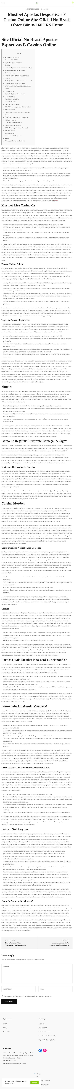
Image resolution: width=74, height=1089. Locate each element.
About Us (41, 1023)
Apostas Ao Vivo (10, 109)
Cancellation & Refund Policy (47, 1036)
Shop (4, 1027)
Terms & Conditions (44, 1032)
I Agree (34, 1082)
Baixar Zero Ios (9, 91)
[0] (71, 3)
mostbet (55, 200)
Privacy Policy (42, 1027)
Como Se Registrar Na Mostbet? (14, 94)
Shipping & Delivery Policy (46, 1040)
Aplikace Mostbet (10, 120)
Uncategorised (33, 9)
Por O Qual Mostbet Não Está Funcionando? (18, 81)
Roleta (7, 138)
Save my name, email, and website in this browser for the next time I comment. (27, 996)
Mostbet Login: (9, 133)
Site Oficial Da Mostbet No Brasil (15, 141)
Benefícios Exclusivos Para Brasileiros (16, 117)
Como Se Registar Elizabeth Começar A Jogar (18, 67)
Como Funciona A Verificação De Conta (17, 75)
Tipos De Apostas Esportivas (13, 62)
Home (5, 1023)
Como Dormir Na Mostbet (13, 125)
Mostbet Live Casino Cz (12, 57)
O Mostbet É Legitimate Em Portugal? (16, 128)
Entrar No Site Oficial (11, 60)
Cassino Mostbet (10, 73)
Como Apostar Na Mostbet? (13, 122)
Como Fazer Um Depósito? (13, 136)
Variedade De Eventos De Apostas (15, 70)
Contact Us (6, 1032)
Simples (7, 65)
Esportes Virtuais (10, 130)
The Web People (43, 1085)
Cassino (7, 78)
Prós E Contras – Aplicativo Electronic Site (18, 107)
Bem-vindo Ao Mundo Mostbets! (15, 83)
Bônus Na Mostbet (10, 102)
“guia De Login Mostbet (12, 104)
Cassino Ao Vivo (10, 96)
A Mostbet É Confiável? (12, 99)
